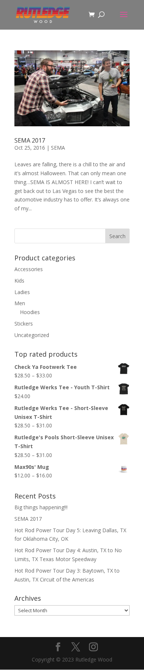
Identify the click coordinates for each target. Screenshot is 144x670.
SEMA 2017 (29, 140)
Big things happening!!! (41, 507)
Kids (19, 280)
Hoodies (30, 312)
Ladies (22, 292)
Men (19, 303)
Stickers (23, 323)
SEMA (58, 147)
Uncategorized (31, 335)
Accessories (28, 269)
